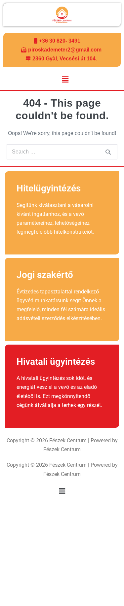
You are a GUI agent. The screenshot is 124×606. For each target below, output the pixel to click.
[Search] (108, 152)
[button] (65, 80)
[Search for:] (62, 151)
